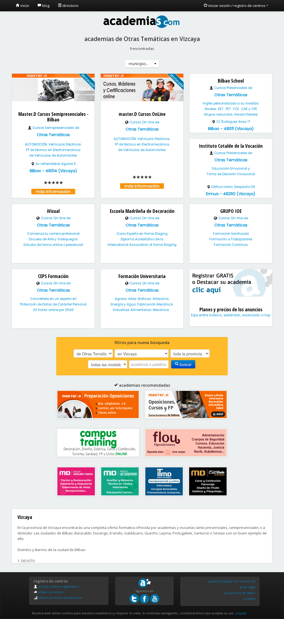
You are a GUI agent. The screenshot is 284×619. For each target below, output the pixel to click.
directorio (70, 5)
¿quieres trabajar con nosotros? (231, 581)
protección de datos (239, 593)
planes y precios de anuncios (59, 597)
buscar (185, 364)
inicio (24, 5)
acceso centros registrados (58, 586)
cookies (249, 599)
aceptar (241, 613)
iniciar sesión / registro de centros (236, 5)
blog (45, 5)
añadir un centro (50, 592)
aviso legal (247, 587)
